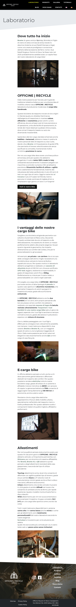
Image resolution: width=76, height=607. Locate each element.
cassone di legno (43, 305)
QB (48, 336)
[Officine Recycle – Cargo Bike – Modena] (10, 4)
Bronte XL (35, 329)
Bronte (30, 144)
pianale (50, 284)
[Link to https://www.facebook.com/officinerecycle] (39, 577)
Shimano (21, 459)
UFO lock (21, 271)
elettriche (36, 381)
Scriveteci (22, 520)
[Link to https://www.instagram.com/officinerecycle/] (34, 577)
